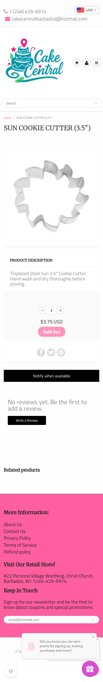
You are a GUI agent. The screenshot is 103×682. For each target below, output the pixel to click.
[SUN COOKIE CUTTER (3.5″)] (51, 196)
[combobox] (86, 10)
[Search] (95, 103)
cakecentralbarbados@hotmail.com (50, 19)
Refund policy (17, 551)
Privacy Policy (17, 537)
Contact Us (15, 531)
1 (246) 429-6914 (27, 11)
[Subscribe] (93, 619)
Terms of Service (20, 544)
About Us (13, 524)
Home (7, 117)
